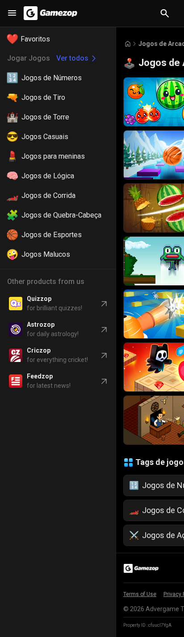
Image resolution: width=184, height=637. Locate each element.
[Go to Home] (127, 44)
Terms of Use (139, 594)
